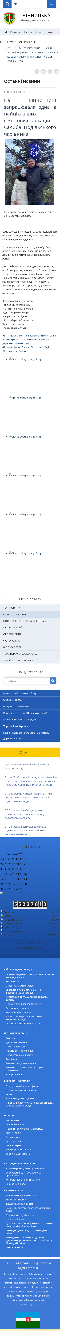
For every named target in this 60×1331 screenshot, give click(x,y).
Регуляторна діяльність (19, 1054)
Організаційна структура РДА (23, 1023)
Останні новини (44, 32)
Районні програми (16, 1046)
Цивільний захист (16, 1219)
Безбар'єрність (14, 1247)
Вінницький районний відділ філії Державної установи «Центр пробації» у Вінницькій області (29, 1240)
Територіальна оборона (20, 653)
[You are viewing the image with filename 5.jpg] (33, 492)
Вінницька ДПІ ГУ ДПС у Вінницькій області (26, 1232)
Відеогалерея (12, 647)
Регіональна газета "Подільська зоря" (25, 712)
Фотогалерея (12, 640)
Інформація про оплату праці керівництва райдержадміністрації (30, 1104)
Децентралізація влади (19, 1203)
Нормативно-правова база (21, 1090)
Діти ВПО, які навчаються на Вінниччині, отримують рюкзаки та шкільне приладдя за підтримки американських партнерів (32, 52)
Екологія (10, 1038)
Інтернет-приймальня (16, 706)
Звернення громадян (18, 1008)
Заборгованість (15, 1074)
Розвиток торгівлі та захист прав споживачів (24, 1069)
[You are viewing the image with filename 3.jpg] (33, 415)
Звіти (9, 1094)
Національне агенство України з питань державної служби (26, 735)
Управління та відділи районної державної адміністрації (24, 991)
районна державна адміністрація (37, 17)
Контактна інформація (18, 1012)
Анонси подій (13, 627)
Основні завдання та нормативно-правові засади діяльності (30, 976)
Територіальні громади (16, 726)
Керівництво (13, 981)
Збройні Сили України (18, 660)
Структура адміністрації (19, 985)
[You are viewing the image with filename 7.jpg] (33, 570)
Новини (27, 32)
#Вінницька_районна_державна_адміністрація (29, 335)
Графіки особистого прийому (19, 693)
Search (7, 4)
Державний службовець (20, 1214)
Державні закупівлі (16, 1042)
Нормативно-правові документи (24, 1003)
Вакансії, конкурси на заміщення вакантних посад (24, 1018)
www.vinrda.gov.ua (28, 1304)
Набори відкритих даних (20, 1098)
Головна (15, 32)
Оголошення (12, 634)
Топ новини (11, 607)
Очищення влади (13, 699)
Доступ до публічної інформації (24, 1086)
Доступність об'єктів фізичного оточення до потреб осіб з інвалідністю (29, 1225)
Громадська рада (16, 1183)
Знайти (53, 680)
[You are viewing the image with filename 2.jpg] (33, 376)
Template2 (17, 4)
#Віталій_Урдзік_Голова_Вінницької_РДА (25, 347)
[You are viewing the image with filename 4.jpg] (33, 454)
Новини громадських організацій (25, 1168)
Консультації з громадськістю (23, 1179)
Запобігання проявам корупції (20, 719)
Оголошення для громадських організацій (23, 1174)
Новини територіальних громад (25, 620)
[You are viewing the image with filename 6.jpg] (33, 531)
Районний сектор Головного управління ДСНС (29, 1209)
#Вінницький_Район (14, 351)
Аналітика (11, 1059)
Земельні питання (16, 1199)
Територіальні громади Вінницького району (27, 998)
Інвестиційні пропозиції (19, 1050)
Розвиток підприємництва (21, 1063)
